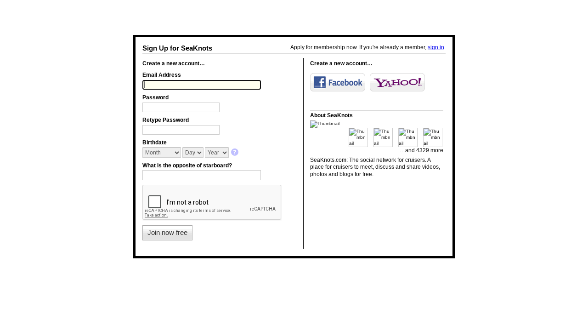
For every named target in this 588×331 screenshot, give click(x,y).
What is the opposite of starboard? (187, 165)
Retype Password (165, 120)
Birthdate (154, 142)
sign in (436, 47)
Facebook (337, 82)
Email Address (161, 75)
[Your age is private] (235, 152)
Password (155, 97)
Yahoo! (397, 82)
